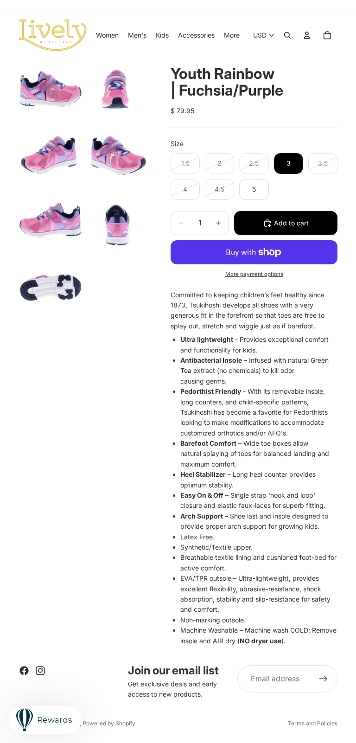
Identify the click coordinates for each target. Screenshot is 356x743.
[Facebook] (24, 670)
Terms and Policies (312, 723)
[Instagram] (40, 670)
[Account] (307, 35)
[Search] (287, 35)
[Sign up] (323, 679)
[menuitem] (231, 35)
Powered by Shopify (109, 723)
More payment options (254, 274)
